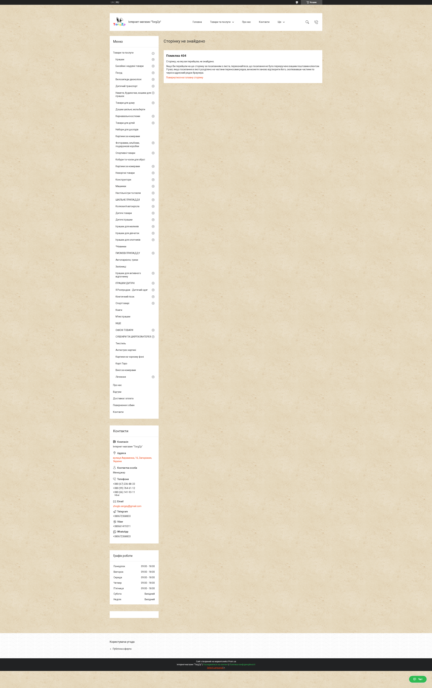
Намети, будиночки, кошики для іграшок (133, 95)
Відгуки (117, 392)
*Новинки (121, 246)
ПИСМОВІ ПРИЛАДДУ (128, 253)
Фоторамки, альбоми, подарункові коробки (128, 144)
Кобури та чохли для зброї (130, 159)
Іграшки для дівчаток (127, 233)
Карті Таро (121, 363)
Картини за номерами (128, 136)
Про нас (246, 22)
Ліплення (121, 376)
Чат (420, 679)
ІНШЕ (118, 323)
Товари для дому (125, 102)
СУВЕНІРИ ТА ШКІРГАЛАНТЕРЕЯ (133, 336)
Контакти (264, 22)
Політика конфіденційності (242, 664)
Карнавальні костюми (128, 116)
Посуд (119, 72)
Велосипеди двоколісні (128, 79)
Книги (119, 310)
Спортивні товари (125, 153)
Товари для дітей (125, 123)
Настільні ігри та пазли (128, 193)
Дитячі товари (124, 213)
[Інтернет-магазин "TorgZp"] (119, 22)
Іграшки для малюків (127, 226)
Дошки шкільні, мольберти (130, 109)
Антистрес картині (126, 350)
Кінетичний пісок (125, 296)
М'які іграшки (123, 316)
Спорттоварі (122, 303)
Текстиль (121, 343)
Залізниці (121, 266)
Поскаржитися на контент (215, 664)
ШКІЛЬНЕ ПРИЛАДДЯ (128, 199)
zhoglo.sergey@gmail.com (127, 506)
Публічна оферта (122, 648)
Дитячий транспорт (127, 86)
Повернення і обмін (123, 405)
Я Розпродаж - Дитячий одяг (132, 290)
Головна (197, 22)
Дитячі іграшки (124, 219)
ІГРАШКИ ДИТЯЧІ (125, 283)
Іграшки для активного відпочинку (128, 275)
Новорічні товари (125, 173)
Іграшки (120, 59)
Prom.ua (232, 661)
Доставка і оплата (123, 398)
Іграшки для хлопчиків (128, 239)
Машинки (121, 186)
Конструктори (123, 179)
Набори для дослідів (127, 129)
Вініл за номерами (126, 370)
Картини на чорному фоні (130, 356)
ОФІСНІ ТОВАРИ (124, 330)
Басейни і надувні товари (130, 66)
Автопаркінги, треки (127, 259)
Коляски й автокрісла (127, 206)
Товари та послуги (220, 22)
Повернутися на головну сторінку (184, 77)
